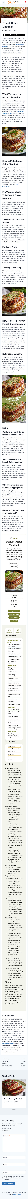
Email (4, 1165)
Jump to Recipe (9, 35)
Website (5, 1172)
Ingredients (9, 632)
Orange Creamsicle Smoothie (23, 1062)
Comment (6, 1136)
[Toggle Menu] (3, 2)
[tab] (12, 1109)
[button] (20, 640)
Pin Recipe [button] (14, 566)
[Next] (24, 1094)
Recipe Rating (6, 1128)
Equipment (18, 632)
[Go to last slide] (4, 1094)
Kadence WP (17, 1194)
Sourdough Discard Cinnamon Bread (7, 1062)
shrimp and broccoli (8, 1043)
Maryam (6, 30)
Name (5, 1157)
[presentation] (14, 1087)
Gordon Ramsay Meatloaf (13, 1099)
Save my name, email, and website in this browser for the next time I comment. (14, 1178)
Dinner (4, 20)
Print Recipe (20, 35)
